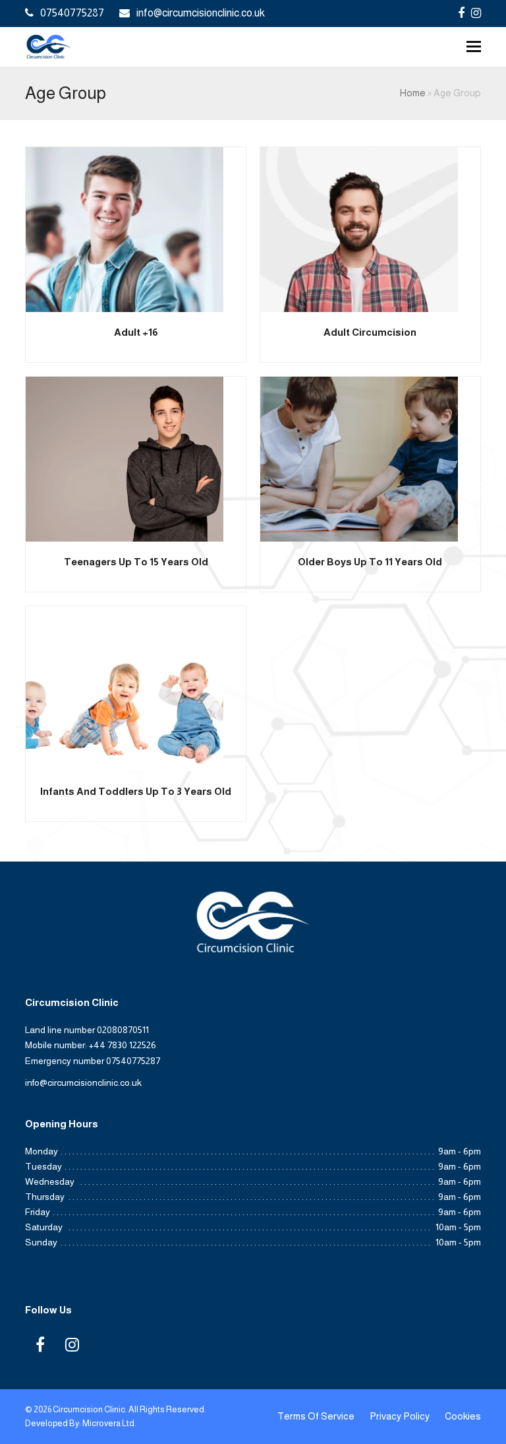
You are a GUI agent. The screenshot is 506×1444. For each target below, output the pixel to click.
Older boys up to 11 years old (370, 561)
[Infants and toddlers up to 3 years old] (124, 687)
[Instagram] (476, 13)
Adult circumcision (369, 332)
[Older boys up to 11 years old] (359, 458)
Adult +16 (136, 332)
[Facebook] (461, 13)
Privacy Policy (400, 1416)
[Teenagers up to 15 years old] (124, 458)
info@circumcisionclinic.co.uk (200, 12)
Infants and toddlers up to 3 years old (135, 791)
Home (413, 93)
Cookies (463, 1416)
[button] (473, 47)
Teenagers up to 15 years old (136, 561)
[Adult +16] (124, 228)
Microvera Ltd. (109, 1423)
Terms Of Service (315, 1416)
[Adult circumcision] (359, 228)
